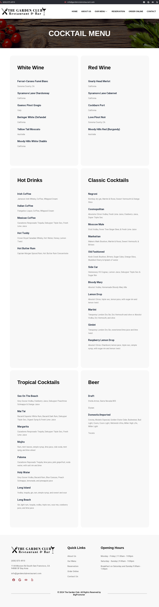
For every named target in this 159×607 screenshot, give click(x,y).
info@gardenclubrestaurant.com (26, 573)
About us (86, 11)
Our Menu (100, 11)
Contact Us (72, 576)
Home (75, 11)
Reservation (118, 11)
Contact (151, 11)
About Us (71, 556)
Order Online (136, 11)
